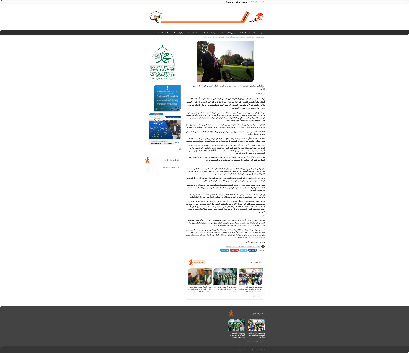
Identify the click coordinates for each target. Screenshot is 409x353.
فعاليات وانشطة (163, 32)
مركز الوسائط (179, 32)
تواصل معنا (229, 2)
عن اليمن (238, 2)
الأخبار (253, 32)
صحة (221, 32)
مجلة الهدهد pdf (192, 32)
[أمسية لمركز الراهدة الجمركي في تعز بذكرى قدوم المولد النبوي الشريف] (225, 276)
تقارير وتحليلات (231, 32)
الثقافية (205, 32)
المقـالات (243, 32)
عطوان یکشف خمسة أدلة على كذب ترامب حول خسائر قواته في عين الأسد (243, 246)
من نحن (244, 2)
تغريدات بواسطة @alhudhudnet (171, 167)
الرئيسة (261, 32)
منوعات (213, 32)
